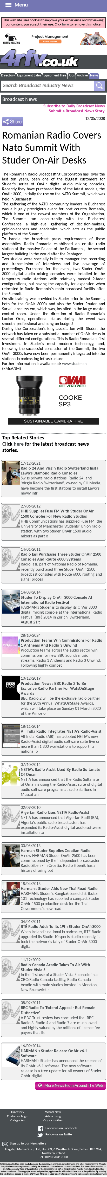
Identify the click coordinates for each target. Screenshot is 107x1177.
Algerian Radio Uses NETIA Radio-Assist (55, 813)
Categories (17, 1120)
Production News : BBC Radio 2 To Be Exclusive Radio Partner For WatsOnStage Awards (57, 689)
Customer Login (17, 1116)
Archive (82, 75)
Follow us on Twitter (59, 1134)
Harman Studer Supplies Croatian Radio (56, 851)
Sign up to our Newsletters (28, 1143)
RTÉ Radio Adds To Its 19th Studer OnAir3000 (61, 927)
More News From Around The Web (73, 1086)
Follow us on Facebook (61, 1128)
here (65, 25)
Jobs (72, 75)
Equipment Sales (29, 75)
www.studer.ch (74, 364)
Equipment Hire (54, 75)
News (94, 75)
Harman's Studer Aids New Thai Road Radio (59, 889)
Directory (8, 75)
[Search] (99, 86)
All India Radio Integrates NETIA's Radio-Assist (61, 732)
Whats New (53, 1112)
